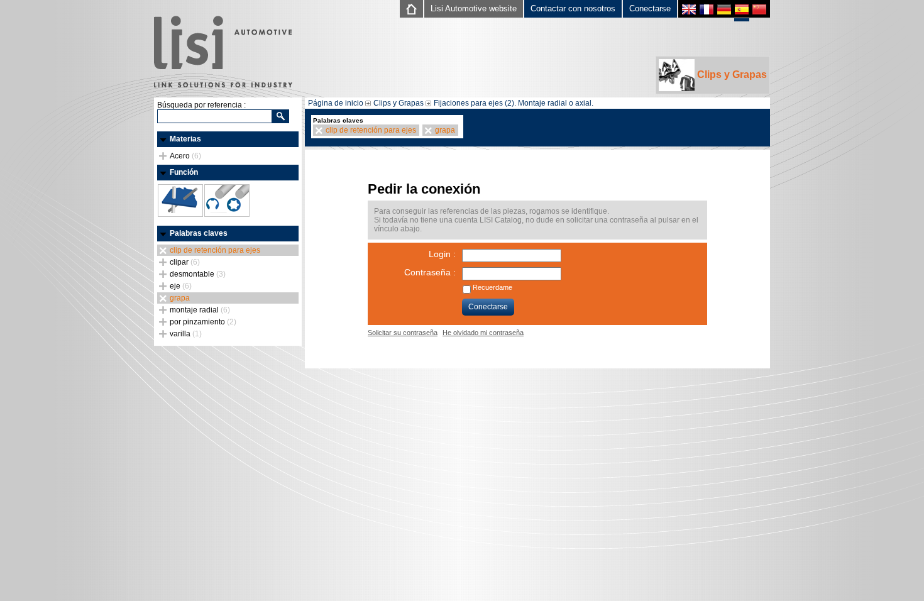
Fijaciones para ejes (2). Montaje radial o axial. (513, 103)
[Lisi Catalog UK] (688, 11)
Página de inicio (335, 103)
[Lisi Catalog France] (706, 11)
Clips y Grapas (731, 74)
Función (184, 172)
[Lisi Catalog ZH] (759, 11)
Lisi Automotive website (474, 8)
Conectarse (650, 8)
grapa (180, 298)
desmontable (198, 274)
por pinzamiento (203, 321)
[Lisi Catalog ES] (741, 12)
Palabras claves (199, 233)
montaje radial (200, 310)
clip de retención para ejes (215, 250)
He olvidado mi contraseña (483, 332)
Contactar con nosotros (573, 8)
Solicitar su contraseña (402, 332)
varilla (186, 333)
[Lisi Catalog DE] (724, 11)
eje (181, 286)
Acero (185, 156)
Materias (185, 139)
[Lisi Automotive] (223, 53)
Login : (442, 254)
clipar (185, 262)
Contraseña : (430, 272)
